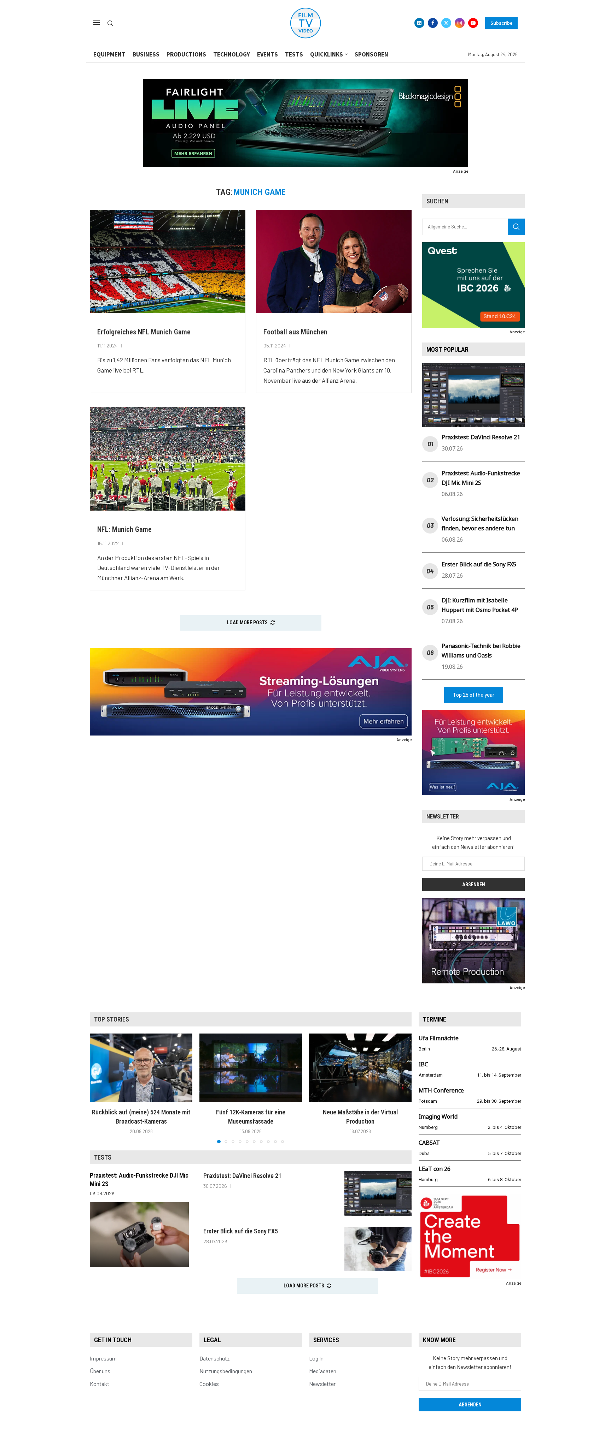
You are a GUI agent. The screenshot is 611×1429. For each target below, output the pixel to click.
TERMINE (434, 1019)
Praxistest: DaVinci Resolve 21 (481, 437)
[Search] (110, 23)
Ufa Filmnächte (439, 1038)
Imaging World (438, 1116)
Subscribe (501, 23)
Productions (186, 54)
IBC (423, 1064)
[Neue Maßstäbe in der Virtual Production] (360, 1068)
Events (267, 54)
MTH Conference (441, 1090)
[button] (99, 1088)
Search (516, 227)
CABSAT (429, 1143)
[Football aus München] (334, 261)
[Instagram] (460, 23)
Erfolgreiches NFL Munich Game (144, 332)
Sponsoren (371, 54)
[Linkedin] (419, 23)
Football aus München (295, 332)
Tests (294, 54)
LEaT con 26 (434, 1169)
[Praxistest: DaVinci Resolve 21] (378, 1193)
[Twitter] (446, 23)
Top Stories (111, 1019)
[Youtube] (473, 23)
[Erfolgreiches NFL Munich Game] (167, 261)
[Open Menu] (96, 22)
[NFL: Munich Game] (167, 459)
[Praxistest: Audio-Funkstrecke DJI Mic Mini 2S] (139, 1234)
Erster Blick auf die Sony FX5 (479, 564)
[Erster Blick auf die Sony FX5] (378, 1249)
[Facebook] (433, 23)
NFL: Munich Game (124, 529)
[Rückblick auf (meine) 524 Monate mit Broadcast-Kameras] (141, 1068)
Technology (231, 54)
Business (146, 54)
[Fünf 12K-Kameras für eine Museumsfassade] (250, 1068)
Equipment (109, 54)
